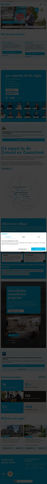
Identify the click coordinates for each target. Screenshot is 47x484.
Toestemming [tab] (8, 236)
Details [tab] (23, 236)
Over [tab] (39, 236)
